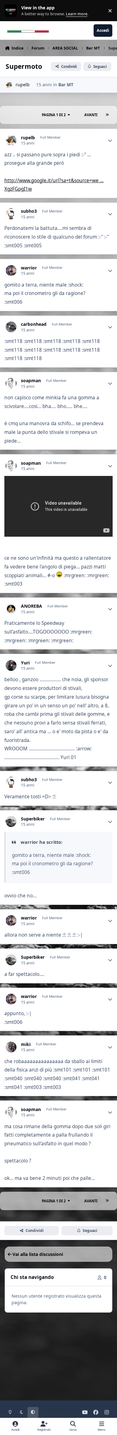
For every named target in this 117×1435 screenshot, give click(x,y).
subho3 (29, 211)
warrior (29, 268)
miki (26, 1044)
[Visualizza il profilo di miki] (11, 1047)
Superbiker (33, 819)
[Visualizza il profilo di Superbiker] (11, 821)
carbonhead (33, 324)
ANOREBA (31, 606)
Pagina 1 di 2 (54, 114)
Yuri (25, 663)
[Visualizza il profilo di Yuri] (11, 665)
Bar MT (65, 85)
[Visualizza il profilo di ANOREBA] (11, 608)
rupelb (23, 85)
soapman (31, 380)
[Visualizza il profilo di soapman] (11, 383)
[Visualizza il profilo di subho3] (11, 213)
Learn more (12, 11)
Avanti (90, 114)
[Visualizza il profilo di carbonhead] (11, 326)
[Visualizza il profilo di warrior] (11, 270)
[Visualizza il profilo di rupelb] (9, 85)
